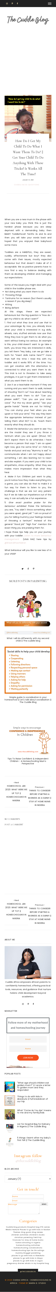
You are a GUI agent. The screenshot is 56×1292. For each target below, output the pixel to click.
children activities (20, 1235)
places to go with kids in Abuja (28, 1258)
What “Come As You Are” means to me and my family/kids (34, 1111)
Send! (44, 1204)
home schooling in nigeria (28, 1242)
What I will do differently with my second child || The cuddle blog (28, 639)
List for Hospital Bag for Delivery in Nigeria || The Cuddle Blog (33, 1125)
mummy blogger (23, 1253)
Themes (17, 1232)
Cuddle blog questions (26, 185)
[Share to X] (23, 568)
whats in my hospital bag (37, 1263)
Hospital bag (33, 1227)
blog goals (26, 1232)
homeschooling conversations (28, 1248)
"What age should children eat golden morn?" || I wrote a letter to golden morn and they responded (34, 1086)
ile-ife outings (37, 1250)
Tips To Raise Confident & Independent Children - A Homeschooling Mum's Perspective (28, 761)
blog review (37, 1232)
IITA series (45, 1227)
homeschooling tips (21, 1250)
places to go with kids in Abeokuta (28, 1255)
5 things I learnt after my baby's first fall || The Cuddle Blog (34, 1139)
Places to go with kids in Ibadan (35, 1229)
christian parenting (24, 1237)
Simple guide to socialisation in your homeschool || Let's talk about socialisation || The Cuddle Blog (28, 700)
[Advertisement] (28, 61)
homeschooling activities (28, 1245)
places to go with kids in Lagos (28, 1261)
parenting (35, 1253)
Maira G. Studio (37, 1283)
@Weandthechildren (15, 542)
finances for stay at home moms (28, 1240)
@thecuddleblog (28, 1160)
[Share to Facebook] (28, 568)
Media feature (12, 1229)
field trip (37, 1237)
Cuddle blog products (16, 1227)
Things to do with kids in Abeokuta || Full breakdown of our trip (32, 1099)
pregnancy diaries (15, 1263)
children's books (37, 1235)
